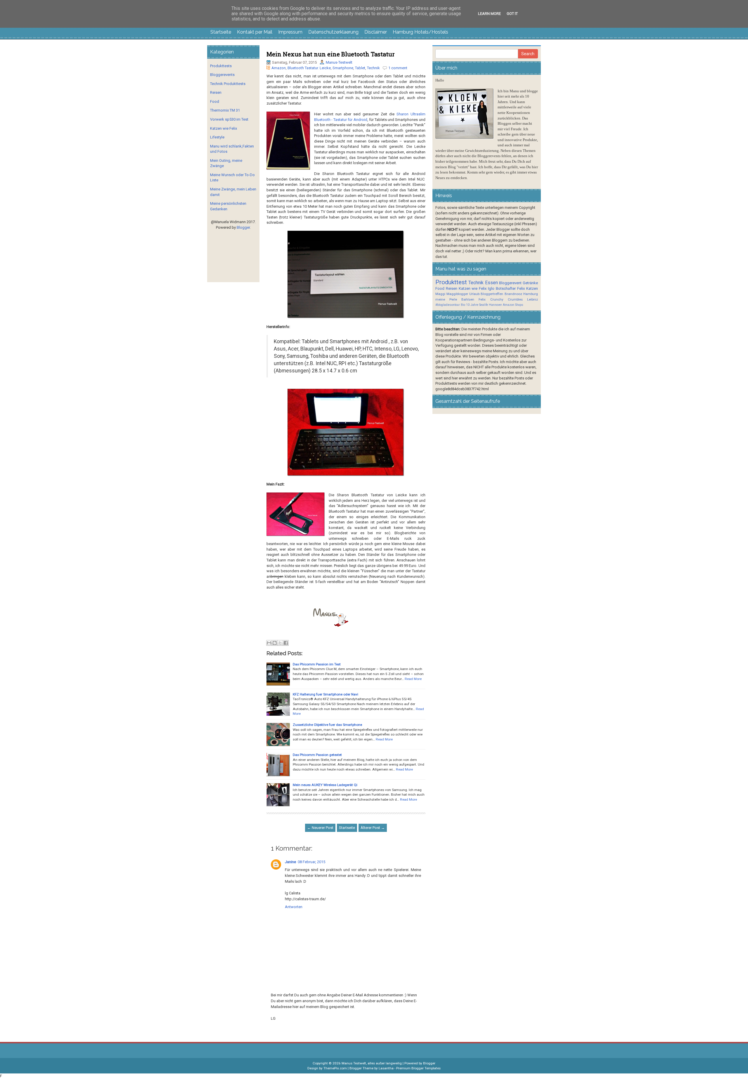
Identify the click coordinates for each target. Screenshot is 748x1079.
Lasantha (386, 1068)
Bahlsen (467, 299)
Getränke (530, 283)
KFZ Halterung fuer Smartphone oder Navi (325, 694)
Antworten (293, 907)
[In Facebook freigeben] (286, 643)
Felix (521, 288)
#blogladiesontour (447, 305)
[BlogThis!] (275, 643)
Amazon (278, 68)
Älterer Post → (373, 827)
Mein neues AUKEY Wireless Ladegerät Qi (325, 785)
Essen (491, 282)
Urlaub (474, 294)
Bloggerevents (222, 74)
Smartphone (343, 68)
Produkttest (451, 282)
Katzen (532, 288)
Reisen (215, 92)
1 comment (397, 68)
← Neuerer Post (320, 827)
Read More (413, 679)
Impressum (290, 32)
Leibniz (532, 299)
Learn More (489, 13)
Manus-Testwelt (339, 62)
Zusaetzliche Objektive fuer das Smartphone (327, 725)
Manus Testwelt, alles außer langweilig (372, 1063)
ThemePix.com (335, 1068)
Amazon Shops (513, 305)
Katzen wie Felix (223, 128)
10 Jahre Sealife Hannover (484, 305)
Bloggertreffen (492, 294)
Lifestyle (217, 137)
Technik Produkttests (227, 83)
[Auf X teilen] (280, 643)
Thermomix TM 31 (225, 110)
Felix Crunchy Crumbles (500, 299)
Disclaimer (375, 32)
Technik (373, 68)
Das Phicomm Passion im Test (317, 664)
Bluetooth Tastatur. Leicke (309, 68)
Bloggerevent (510, 283)
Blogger (243, 227)
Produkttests (221, 66)
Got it (512, 13)
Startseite (220, 32)
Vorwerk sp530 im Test (229, 119)
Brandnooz (513, 294)
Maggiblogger (457, 294)
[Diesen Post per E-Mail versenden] (269, 643)
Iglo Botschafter (502, 288)
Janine (290, 862)
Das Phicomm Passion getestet (317, 755)
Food (214, 101)
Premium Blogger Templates (418, 1068)
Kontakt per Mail (254, 32)
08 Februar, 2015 (311, 862)
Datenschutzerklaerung (333, 32)
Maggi (440, 294)
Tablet (360, 68)
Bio (463, 305)
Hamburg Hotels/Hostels (420, 32)
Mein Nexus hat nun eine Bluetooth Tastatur (330, 54)
